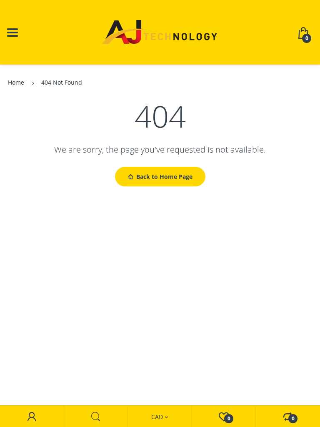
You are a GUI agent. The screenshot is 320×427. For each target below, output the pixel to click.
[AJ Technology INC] (160, 31)
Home (16, 82)
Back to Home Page (164, 177)
